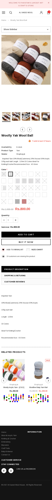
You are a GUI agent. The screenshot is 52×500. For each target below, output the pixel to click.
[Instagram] (10, 470)
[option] (26, 60)
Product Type (7, 151)
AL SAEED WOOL (26, 13)
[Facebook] (3, 470)
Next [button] (29, 129)
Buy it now (26, 242)
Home (3, 20)
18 (7, 256)
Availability (6, 147)
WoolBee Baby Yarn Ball (38, 387)
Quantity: (5, 215)
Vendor (4, 154)
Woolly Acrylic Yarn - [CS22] (13, 387)
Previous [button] (22, 129)
